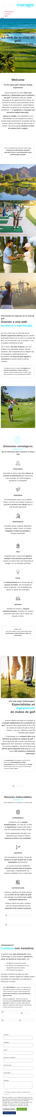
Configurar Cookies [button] (8, 1109)
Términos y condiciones (23, 1092)
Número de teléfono (10, 1057)
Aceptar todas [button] (22, 1109)
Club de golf (7, 1065)
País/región (7, 1072)
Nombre (6, 1034)
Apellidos (6, 1042)
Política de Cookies (9, 1113)
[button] (18, 18)
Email (5, 1050)
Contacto (8, 14)
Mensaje (6, 1080)
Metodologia (9, 12)
